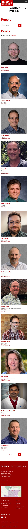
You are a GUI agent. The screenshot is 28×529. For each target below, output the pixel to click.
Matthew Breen (5, 203)
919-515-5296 (4, 309)
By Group (13, 35)
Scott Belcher (5, 135)
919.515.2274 (4, 480)
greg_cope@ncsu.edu (5, 311)
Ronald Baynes (5, 100)
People (18, 500)
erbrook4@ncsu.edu (5, 241)
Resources (15, 526)
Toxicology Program (14, 9)
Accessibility (4, 526)
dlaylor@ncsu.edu (5, 70)
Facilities (18, 503)
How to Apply (6, 500)
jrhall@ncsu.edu (4, 449)
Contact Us (19, 508)
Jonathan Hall (5, 445)
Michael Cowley (5, 341)
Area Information (20, 506)
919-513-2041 (4, 448)
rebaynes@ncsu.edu (5, 104)
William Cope (5, 306)
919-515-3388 (4, 414)
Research (5, 507)
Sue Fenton (4, 376)
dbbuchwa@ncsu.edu (5, 276)
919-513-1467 (4, 206)
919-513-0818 (4, 344)
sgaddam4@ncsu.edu (5, 415)
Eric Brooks (4, 238)
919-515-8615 (4, 172)
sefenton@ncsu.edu (5, 380)
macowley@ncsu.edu (5, 345)
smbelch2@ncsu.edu (5, 138)
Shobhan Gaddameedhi (8, 411)
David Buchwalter (6, 272)
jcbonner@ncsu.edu (5, 173)
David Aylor (4, 67)
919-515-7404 (4, 379)
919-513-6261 (4, 103)
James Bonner (5, 169)
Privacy (10, 526)
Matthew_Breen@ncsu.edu (7, 208)
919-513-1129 (4, 275)
